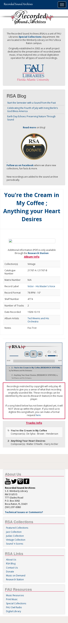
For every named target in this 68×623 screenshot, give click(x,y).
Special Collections (16, 603)
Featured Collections (17, 527)
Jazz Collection (14, 531)
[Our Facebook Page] (26, 481)
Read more (29, 127)
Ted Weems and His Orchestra (38, 320)
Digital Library (13, 611)
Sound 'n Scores (14, 543)
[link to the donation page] (34, 146)
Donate (10, 571)
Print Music (12, 599)
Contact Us (12, 567)
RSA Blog (10, 563)
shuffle (55, 351)
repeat (49, 351)
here (38, 415)
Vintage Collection (15, 539)
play (33, 354)
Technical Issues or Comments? (24, 512)
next (39, 354)
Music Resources (15, 595)
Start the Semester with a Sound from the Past (31, 102)
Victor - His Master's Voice (41, 286)
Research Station (38, 253)
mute (46, 355)
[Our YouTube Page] (8, 481)
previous (27, 354)
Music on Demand (15, 575)
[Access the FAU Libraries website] (34, 71)
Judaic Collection (15, 535)
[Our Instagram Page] (20, 481)
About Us (11, 559)
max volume (57, 355)
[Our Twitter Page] (14, 481)
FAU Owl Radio (14, 607)
